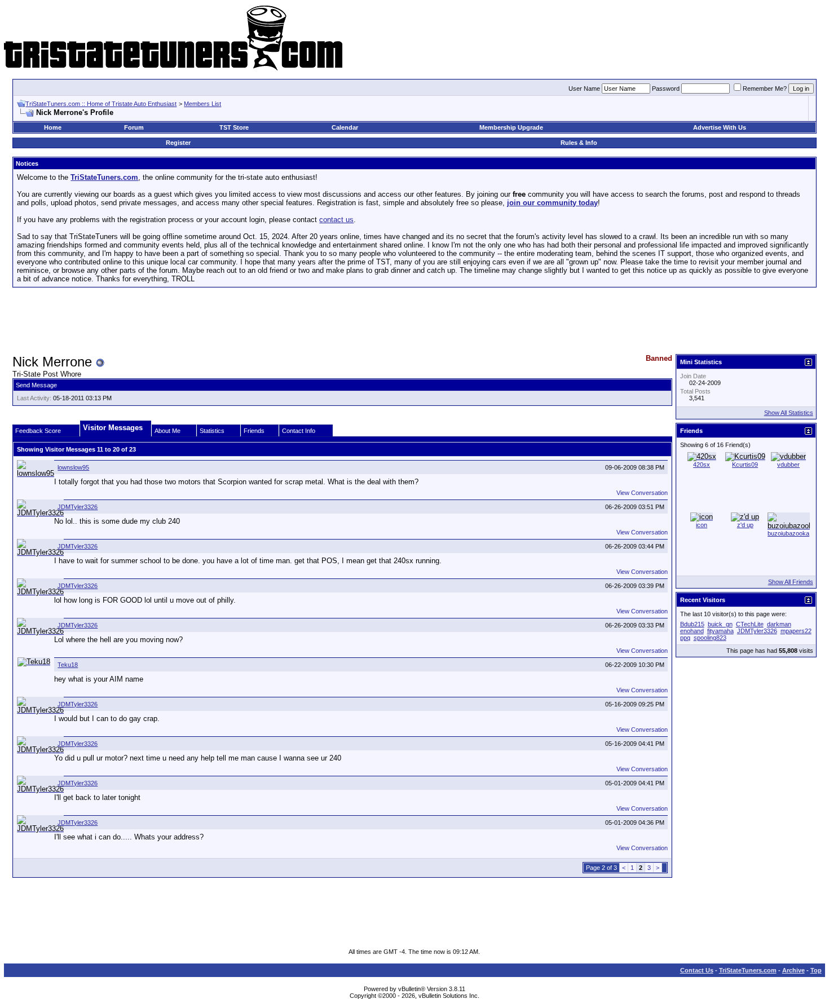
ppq (685, 637)
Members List (202, 103)
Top (816, 970)
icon (701, 524)
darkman (779, 624)
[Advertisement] (414, 321)
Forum (134, 127)
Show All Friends (790, 581)
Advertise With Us (719, 127)
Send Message (36, 385)
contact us (336, 219)
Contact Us (696, 970)
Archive (793, 970)
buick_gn (720, 624)
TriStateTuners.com (748, 970)
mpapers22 (796, 630)
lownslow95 (73, 467)
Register (178, 142)
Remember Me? (765, 88)
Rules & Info (579, 142)
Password (666, 88)
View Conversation (642, 492)
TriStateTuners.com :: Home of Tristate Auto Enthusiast (101, 103)
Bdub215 (692, 624)
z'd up (745, 524)
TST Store (234, 127)
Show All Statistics (788, 412)
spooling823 (710, 637)
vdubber (788, 464)
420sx (701, 464)
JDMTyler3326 (78, 506)
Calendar (345, 127)
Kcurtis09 (745, 464)
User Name (584, 88)
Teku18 (68, 664)
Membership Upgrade (511, 127)
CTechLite (750, 624)
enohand (692, 630)
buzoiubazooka (788, 533)
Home (52, 127)
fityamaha (720, 630)
